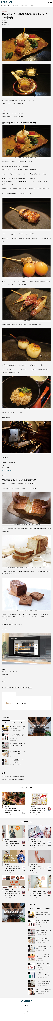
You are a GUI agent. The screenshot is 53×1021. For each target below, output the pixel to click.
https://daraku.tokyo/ (7, 470)
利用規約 (26, 1011)
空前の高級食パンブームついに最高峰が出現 (13, 116)
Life (18, 756)
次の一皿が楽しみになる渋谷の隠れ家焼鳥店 (13, 113)
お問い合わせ (26, 1013)
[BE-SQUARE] (7, 2)
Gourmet (5, 22)
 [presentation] (50, 790)
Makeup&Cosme (14, 740)
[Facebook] (27, 1005)
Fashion (19, 764)
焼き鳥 (5, 24)
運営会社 (26, 1009)
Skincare (45, 985)
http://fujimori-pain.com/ (7, 677)
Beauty (19, 747)
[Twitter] (25, 1005)
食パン (8, 24)
